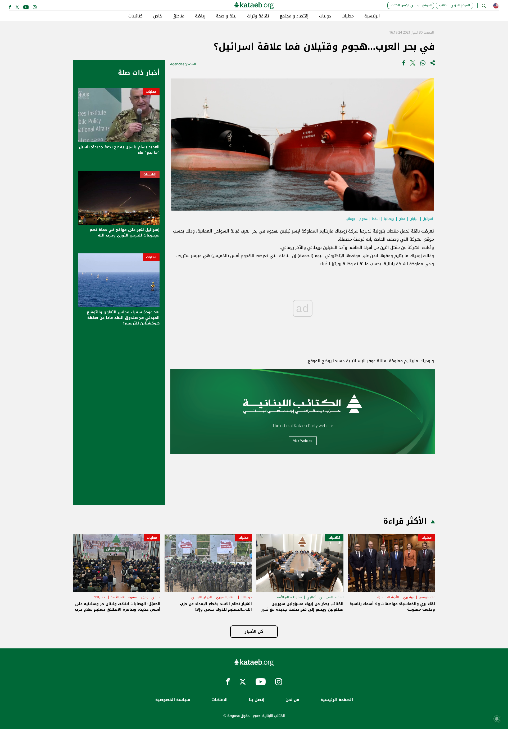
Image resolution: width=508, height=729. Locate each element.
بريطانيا (389, 219)
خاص (157, 16)
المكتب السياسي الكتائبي (325, 597)
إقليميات (149, 174)
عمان (402, 219)
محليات (348, 16)
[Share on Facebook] (403, 64)
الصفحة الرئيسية (336, 700)
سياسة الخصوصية (172, 700)
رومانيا (350, 219)
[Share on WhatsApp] (422, 64)
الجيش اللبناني (201, 597)
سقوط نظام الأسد (289, 597)
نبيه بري (408, 597)
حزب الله (246, 597)
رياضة (200, 16)
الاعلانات (219, 700)
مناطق (178, 16)
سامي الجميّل (150, 597)
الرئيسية (372, 16)
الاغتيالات (100, 597)
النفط (375, 219)
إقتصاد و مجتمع (294, 16)
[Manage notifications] (497, 718)
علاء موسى (427, 597)
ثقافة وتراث (258, 16)
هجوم (363, 219)
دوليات (325, 16)
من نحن (292, 700)
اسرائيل (428, 219)
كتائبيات (135, 16)
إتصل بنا (256, 700)
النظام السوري (226, 597)
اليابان (414, 219)
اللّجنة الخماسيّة (388, 597)
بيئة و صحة (226, 16)
